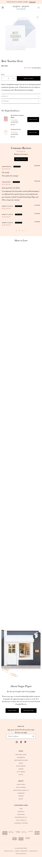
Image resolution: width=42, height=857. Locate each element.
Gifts (21, 774)
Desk (21, 763)
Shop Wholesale (20, 790)
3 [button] (22, 230)
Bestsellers (21, 754)
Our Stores (21, 787)
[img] (6, 169)
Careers (21, 793)
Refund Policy (21, 817)
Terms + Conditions (22, 850)
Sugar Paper (23, 848)
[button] (2, 7)
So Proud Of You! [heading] (16, 129)
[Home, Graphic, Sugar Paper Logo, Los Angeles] (21, 7)
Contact (21, 811)
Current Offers (21, 823)
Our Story (21, 784)
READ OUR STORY (28, 710)
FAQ (21, 808)
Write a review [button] (21, 159)
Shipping (21, 814)
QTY (3, 74)
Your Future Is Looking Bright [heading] (17, 116)
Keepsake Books (21, 760)
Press (21, 796)
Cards (21, 769)
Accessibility (33, 850)
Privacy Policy (9, 850)
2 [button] (19, 230)
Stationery (21, 766)
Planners (21, 757)
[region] (21, 125)
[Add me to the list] (33, 736)
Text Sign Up (21, 820)
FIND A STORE (12, 710)
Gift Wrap (21, 772)
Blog (21, 799)
